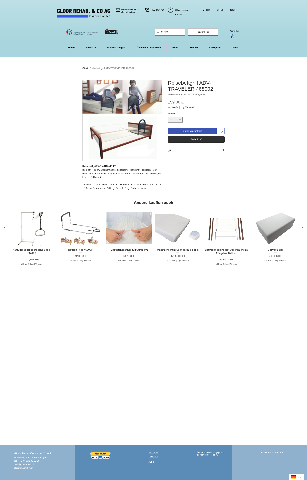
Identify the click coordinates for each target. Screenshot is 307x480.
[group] (153, 238)
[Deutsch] (296, 477)
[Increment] (180, 119)
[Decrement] (170, 119)
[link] (232, 36)
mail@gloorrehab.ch (130, 9)
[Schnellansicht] (32, 228)
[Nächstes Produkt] (303, 228)
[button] (235, 48)
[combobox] (296, 477)
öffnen (178, 14)
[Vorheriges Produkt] (4, 228)
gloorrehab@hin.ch (129, 12)
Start (85, 68)
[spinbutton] (175, 119)
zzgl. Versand (187, 107)
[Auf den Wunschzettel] (221, 131)
